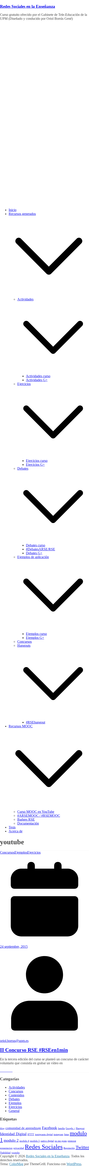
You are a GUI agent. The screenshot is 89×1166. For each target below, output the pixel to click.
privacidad (18, 1148)
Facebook (49, 1128)
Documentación (28, 823)
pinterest (72, 1141)
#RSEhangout (35, 722)
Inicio (12, 210)
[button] (49, 295)
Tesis (12, 827)
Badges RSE (26, 819)
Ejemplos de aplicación (33, 557)
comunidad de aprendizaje (23, 1128)
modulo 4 (24, 1141)
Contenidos (16, 1095)
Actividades (25, 299)
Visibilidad (5, 1152)
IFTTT (30, 1134)
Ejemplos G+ (35, 638)
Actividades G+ (37, 380)
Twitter (82, 1147)
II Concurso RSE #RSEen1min (34, 1050)
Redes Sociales (44, 1146)
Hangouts (23, 645)
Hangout (80, 1128)
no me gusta (61, 1141)
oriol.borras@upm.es (14, 1041)
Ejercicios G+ (35, 464)
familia (61, 1128)
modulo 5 (35, 1141)
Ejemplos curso (36, 634)
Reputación (69, 1148)
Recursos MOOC (21, 726)
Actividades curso (38, 376)
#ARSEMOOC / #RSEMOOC (38, 815)
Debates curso (35, 545)
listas (66, 1134)
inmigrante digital (44, 1134)
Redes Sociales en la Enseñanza (27, 6)
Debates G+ (34, 553)
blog (2, 1128)
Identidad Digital (13, 1134)
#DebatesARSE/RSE (40, 549)
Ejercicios (24, 384)
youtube (15, 1152)
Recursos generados (22, 214)
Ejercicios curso (37, 460)
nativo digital (47, 1141)
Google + (70, 1128)
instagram (58, 1134)
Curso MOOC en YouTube (35, 811)
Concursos (24, 641)
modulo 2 (11, 1140)
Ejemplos (20, 852)
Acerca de (15, 831)
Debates (22, 468)
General (14, 1111)
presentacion (6, 1148)
